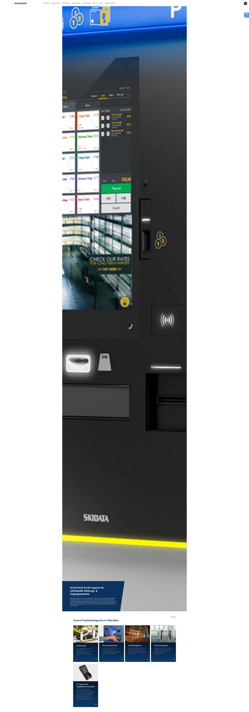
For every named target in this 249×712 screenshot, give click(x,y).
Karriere (101, 3)
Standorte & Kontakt (110, 3)
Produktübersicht (86, 3)
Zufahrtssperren (66, 3)
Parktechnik (46, 3)
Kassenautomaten (55, 3)
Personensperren (76, 3)
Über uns (95, 3)
